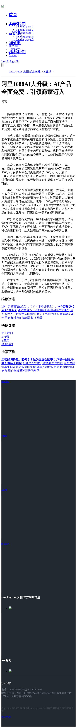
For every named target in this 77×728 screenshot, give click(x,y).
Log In (5, 61)
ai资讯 (15, 33)
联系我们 (17, 51)
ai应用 (4, 490)
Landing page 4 (24, 36)
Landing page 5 (24, 39)
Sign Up (14, 61)
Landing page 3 (24, 32)
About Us (14, 42)
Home (12, 23)
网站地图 (6, 717)
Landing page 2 (24, 29)
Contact (13, 55)
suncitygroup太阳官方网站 (24, 71)
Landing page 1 (24, 26)
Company (14, 48)
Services (13, 45)
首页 (13, 14)
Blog (11, 52)
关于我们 (17, 24)
